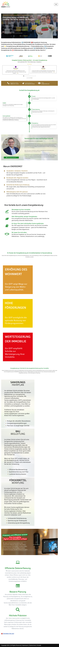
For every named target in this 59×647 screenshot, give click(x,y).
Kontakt (39, 645)
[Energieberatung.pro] (5, 4)
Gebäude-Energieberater (11, 248)
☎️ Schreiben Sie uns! (7, 633)
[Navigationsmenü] (56, 4)
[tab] (11, 248)
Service (26, 248)
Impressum (25, 645)
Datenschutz (32, 645)
